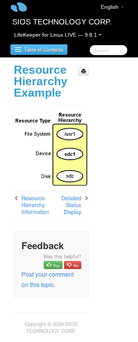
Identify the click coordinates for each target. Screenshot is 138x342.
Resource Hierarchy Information (35, 205)
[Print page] (83, 71)
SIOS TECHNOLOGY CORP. (62, 22)
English (110, 7)
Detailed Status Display (71, 205)
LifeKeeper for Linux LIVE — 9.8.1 (56, 35)
